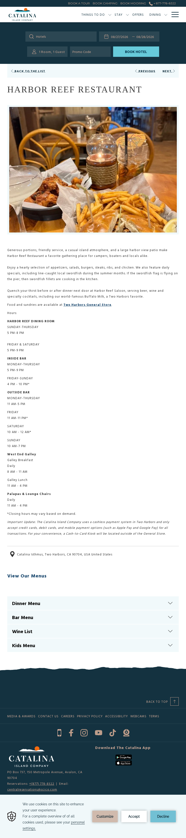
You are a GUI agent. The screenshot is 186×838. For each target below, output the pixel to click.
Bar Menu (22, 617)
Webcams (138, 716)
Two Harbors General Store (87, 304)
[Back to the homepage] (22, 14)
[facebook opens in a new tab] (71, 732)
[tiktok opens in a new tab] (112, 732)
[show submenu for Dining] (166, 14)
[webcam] (126, 732)
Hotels (41, 36)
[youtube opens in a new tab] (99, 732)
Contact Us (48, 716)
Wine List (22, 631)
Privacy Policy (90, 716)
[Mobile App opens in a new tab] (59, 732)
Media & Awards (21, 716)
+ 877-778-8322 (164, 3)
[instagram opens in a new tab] (84, 732)
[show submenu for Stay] (127, 14)
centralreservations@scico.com (32, 789)
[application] (93, 816)
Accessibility (116, 716)
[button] (120, 36)
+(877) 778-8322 (41, 783)
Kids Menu (23, 645)
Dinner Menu (26, 603)
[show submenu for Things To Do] (110, 14)
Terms (154, 716)
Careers (68, 716)
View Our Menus (27, 575)
